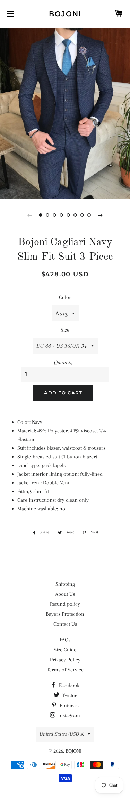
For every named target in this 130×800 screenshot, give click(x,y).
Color (65, 297)
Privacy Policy (65, 660)
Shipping (65, 584)
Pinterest (68, 705)
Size (65, 330)
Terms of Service (65, 670)
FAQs (65, 639)
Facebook (68, 685)
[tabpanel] (65, 112)
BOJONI (65, 14)
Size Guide (65, 649)
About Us (65, 594)
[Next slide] (100, 215)
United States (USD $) (62, 734)
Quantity (63, 362)
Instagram (68, 715)
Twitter (69, 695)
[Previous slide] (29, 215)
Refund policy (65, 604)
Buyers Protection (65, 614)
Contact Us (65, 624)
